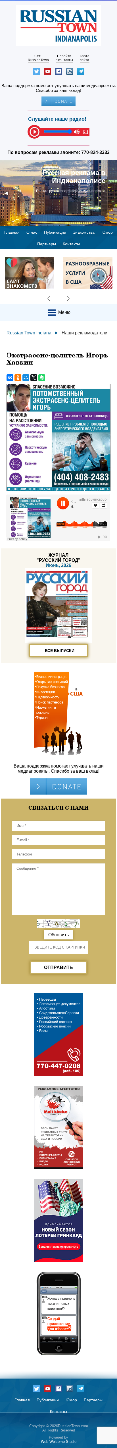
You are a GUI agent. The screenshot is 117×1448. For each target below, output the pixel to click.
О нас (31, 232)
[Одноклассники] (17, 377)
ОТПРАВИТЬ (58, 967)
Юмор (107, 232)
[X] (33, 377)
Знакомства (84, 232)
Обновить (58, 934)
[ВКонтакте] (10, 377)
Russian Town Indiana (29, 332)
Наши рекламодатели (84, 332)
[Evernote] (41, 377)
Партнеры (46, 244)
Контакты (71, 244)
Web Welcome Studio (58, 1441)
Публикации (55, 232)
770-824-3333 (95, 152)
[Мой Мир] (25, 377)
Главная (12, 232)
